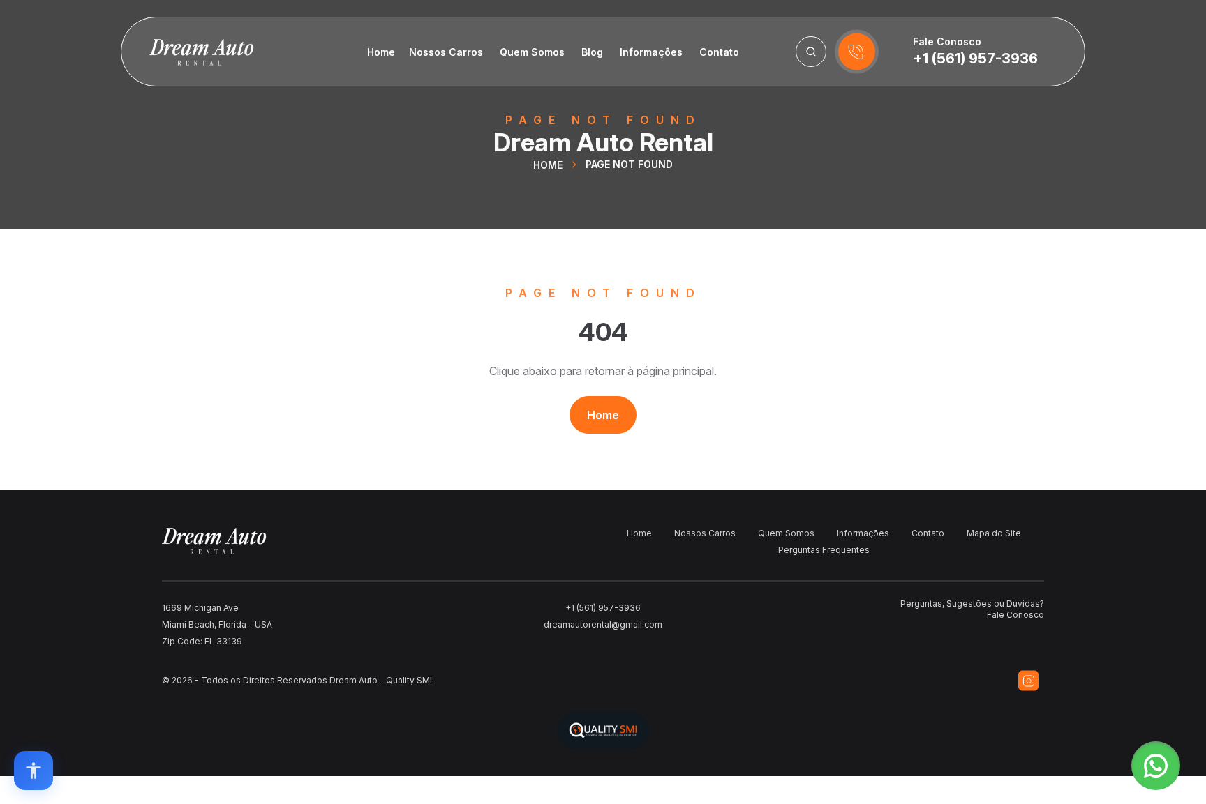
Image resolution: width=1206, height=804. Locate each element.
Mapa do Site (994, 533)
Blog (592, 52)
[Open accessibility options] (33, 770)
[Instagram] (1028, 680)
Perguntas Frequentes (824, 550)
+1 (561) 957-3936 (975, 58)
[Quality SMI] (603, 730)
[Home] (187, 52)
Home (381, 52)
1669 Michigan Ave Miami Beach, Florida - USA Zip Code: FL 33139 (217, 624)
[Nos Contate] (857, 51)
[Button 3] (811, 51)
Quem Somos (532, 52)
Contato (719, 52)
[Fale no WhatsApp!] (1155, 765)
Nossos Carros (446, 52)
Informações (651, 52)
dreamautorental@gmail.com (603, 624)
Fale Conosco (1015, 614)
